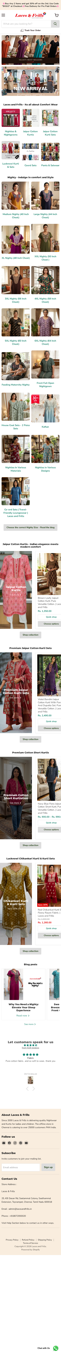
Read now (22, 1015)
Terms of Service (30, 1243)
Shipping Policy (45, 1239)
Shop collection (30, 634)
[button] (28, 1089)
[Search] (55, 23)
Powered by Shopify (30, 1249)
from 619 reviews (30, 1047)
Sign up (48, 1167)
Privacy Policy (12, 1239)
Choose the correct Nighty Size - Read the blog (30, 527)
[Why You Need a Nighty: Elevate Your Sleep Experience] (23, 984)
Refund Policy (28, 1239)
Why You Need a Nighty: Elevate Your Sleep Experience (23, 1007)
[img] (30, 1045)
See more (29, 1024)
